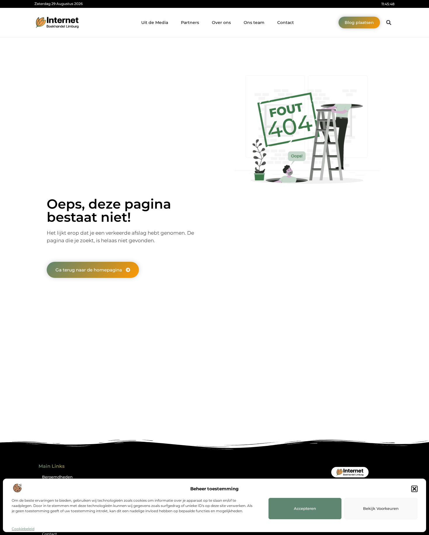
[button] (414, 489)
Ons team (254, 22)
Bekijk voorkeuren (381, 508)
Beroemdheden (57, 477)
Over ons (221, 22)
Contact (285, 22)
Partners (190, 22)
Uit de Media (154, 22)
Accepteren (305, 508)
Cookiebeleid (23, 529)
